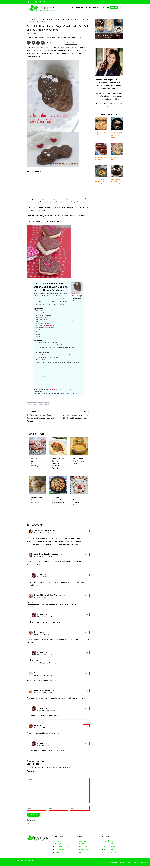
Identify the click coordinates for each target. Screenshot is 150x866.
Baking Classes (60, 844)
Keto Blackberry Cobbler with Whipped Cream (58, 500)
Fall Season (83, 847)
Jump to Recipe (71, 42)
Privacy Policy (131, 862)
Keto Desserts (109, 847)
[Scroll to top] (146, 859)
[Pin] (29, 42)
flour (40, 404)
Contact (106, 8)
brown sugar (32, 404)
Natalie (37, 673)
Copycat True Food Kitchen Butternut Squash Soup (100, 181)
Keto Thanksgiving (111, 852)
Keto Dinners (109, 849)
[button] (74, 299)
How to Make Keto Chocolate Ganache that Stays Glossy (116, 181)
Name (30, 808)
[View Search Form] (120, 8)
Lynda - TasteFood (42, 690)
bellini (37, 632)
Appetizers (83, 841)
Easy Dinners (84, 849)
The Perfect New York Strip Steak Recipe (112, 2)
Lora (36, 725)
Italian (81, 852)
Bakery (88, 8)
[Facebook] (28, 2)
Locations (96, 8)
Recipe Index (79, 8)
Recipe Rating (32, 771)
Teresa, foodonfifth (42, 530)
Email (52, 808)
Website (74, 808)
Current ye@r (33, 820)
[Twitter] (40, 2)
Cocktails (82, 844)
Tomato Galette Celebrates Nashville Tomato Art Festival (58, 463)
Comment (32, 780)
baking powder (50, 325)
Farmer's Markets (61, 849)
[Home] (27, 19)
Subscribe (114, 8)
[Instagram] (36, 2)
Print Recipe (78, 296)
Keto (106, 841)
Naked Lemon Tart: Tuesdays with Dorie (78, 461)
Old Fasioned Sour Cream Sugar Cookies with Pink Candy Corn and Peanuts (40, 416)
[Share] (33, 42)
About (71, 8)
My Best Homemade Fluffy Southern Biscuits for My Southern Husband (76, 415)
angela (40, 574)
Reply (86, 531)
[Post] (38, 42)
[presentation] (37, 446)
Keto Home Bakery (62, 847)
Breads (110, 841)
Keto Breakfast (109, 844)
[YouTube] (43, 2)
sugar (47, 404)
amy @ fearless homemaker (46, 554)
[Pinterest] (32, 2)
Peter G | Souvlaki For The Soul (47, 595)
